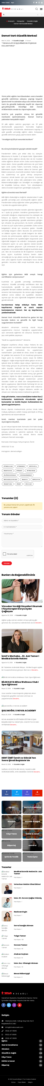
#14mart (19, 470)
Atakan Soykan (21, 954)
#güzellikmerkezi (26, 475)
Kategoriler (20, 21)
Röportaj (22, 1065)
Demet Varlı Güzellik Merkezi (23, 24)
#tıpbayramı (31, 470)
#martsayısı (8, 470)
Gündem (22, 1049)
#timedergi (21, 466)
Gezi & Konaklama (22, 1045)
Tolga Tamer (20, 936)
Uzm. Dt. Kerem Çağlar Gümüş (28, 898)
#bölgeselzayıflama (10, 479)
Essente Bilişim (17, 1079)
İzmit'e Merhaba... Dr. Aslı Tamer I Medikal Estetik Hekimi (20, 657)
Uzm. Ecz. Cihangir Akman (26, 963)
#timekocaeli (8, 466)
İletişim (30, 1082)
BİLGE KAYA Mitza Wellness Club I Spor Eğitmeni (20, 683)
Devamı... (38, 623)
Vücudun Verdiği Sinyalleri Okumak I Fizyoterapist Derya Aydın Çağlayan (22, 609)
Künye (13, 1082)
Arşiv (12, 2)
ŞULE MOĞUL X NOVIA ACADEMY (19, 710)
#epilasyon (36, 479)
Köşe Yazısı (22, 1057)
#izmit (19, 484)
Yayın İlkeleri (22, 1082)
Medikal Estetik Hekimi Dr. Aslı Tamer (28, 872)
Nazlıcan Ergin (20, 912)
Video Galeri (6, 2)
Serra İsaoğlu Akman (23, 925)
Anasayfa (11, 21)
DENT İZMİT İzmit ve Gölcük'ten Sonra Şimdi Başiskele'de (19, 759)
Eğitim (22, 1041)
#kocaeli (28, 484)
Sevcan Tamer (20, 945)
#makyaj (25, 479)
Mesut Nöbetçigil (22, 973)
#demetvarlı (8, 484)
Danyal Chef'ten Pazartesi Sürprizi (19, 15)
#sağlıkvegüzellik (10, 475)
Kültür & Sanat (22, 1061)
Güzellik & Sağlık (32, 21)
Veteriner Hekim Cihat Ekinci (27, 884)
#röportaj (33, 466)
